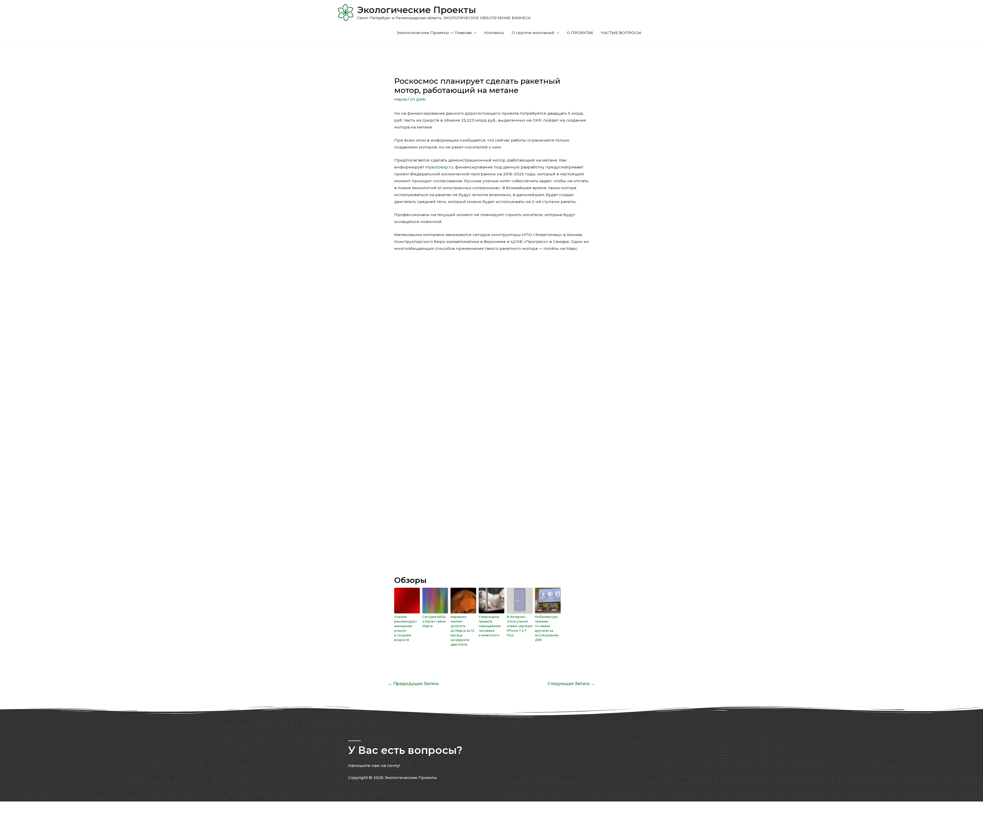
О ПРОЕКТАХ (580, 32)
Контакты (494, 32)
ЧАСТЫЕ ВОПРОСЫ (621, 32)
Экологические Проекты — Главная (434, 32)
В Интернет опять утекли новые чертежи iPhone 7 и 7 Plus (519, 626)
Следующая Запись (571, 683)
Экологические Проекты (416, 9)
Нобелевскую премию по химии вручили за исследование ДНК (547, 628)
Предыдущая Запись (413, 683)
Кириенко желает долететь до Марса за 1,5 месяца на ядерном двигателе (462, 630)
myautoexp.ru (439, 167)
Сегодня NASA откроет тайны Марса (434, 621)
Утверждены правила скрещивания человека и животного (490, 626)
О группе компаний (533, 32)
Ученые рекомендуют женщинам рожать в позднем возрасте (405, 628)
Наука (400, 99)
